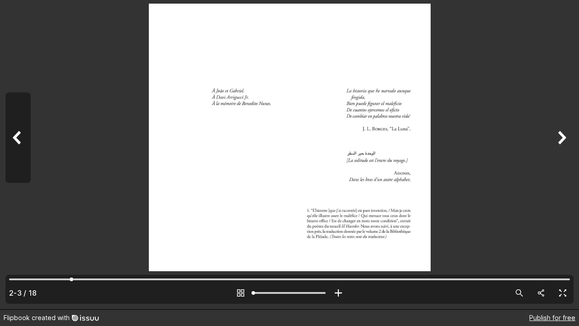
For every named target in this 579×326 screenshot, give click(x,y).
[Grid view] (241, 293)
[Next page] (561, 154)
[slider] (289, 292)
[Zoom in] (338, 293)
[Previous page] (18, 154)
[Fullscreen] (563, 293)
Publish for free (552, 317)
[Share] (541, 293)
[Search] (519, 293)
